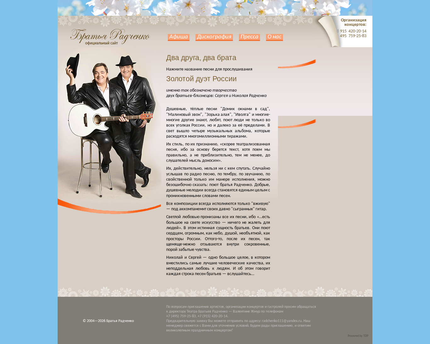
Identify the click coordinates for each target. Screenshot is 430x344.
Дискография (214, 37)
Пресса (249, 37)
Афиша (178, 37)
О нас (274, 37)
